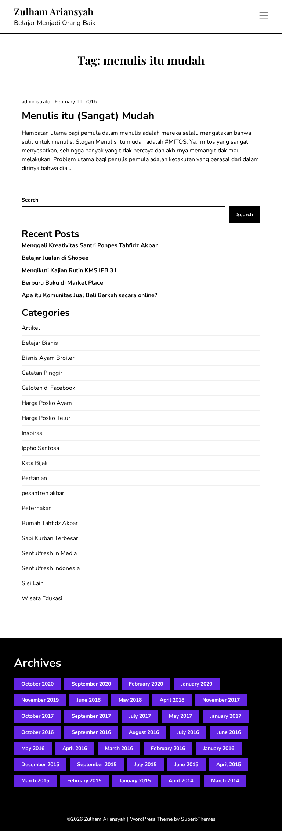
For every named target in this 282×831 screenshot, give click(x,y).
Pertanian (34, 478)
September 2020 (91, 683)
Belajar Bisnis (40, 343)
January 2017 (225, 716)
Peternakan (37, 508)
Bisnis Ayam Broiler (48, 358)
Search (30, 199)
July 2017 (140, 716)
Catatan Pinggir (42, 373)
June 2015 (186, 764)
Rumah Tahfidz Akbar (50, 523)
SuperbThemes (198, 819)
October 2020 (37, 683)
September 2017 (91, 716)
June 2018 (89, 700)
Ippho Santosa (40, 448)
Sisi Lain (33, 583)
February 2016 (168, 748)
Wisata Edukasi (42, 598)
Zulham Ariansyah (54, 11)
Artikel (31, 328)
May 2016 (32, 748)
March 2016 (119, 748)
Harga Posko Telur (46, 418)
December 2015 (40, 764)
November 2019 (40, 700)
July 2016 (188, 732)
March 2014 (225, 780)
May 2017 (180, 716)
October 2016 (37, 732)
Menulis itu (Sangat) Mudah (88, 116)
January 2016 (218, 748)
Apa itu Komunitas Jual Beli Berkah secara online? (89, 295)
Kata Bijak (35, 463)
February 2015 (84, 780)
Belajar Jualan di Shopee (55, 258)
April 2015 (228, 764)
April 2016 (74, 748)
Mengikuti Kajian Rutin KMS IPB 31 (69, 270)
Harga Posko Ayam (47, 403)
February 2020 (146, 683)
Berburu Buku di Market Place (62, 283)
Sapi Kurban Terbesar (50, 538)
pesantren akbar (43, 493)
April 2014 (181, 780)
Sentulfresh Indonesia (51, 568)
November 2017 (221, 700)
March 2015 (35, 780)
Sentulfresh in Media (49, 553)
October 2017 (37, 716)
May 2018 (130, 700)
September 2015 (96, 764)
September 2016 (91, 732)
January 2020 (196, 683)
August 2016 (144, 732)
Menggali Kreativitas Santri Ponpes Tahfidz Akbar (90, 245)
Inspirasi (33, 433)
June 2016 (229, 732)
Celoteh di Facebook (48, 388)
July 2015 (145, 764)
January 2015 (135, 780)
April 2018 (172, 700)
